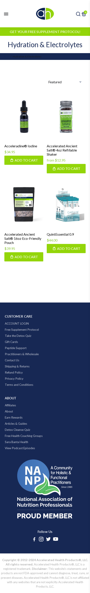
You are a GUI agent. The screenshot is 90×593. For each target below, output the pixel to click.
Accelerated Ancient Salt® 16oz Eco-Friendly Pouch (22, 238)
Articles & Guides (16, 423)
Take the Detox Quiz (18, 335)
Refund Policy (14, 372)
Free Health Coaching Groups (24, 436)
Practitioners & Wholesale (22, 354)
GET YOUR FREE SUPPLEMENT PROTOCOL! (45, 32)
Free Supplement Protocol (22, 329)
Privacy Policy (14, 378)
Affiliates (10, 405)
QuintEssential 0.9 (60, 234)
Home (5, 56)
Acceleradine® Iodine (20, 146)
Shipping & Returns (17, 366)
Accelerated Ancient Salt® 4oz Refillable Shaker (62, 150)
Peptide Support (15, 348)
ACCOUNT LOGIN (17, 323)
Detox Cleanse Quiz (17, 429)
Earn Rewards (13, 417)
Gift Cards (11, 342)
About (9, 411)
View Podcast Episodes (20, 448)
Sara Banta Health (16, 442)
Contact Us (12, 360)
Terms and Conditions (19, 384)
